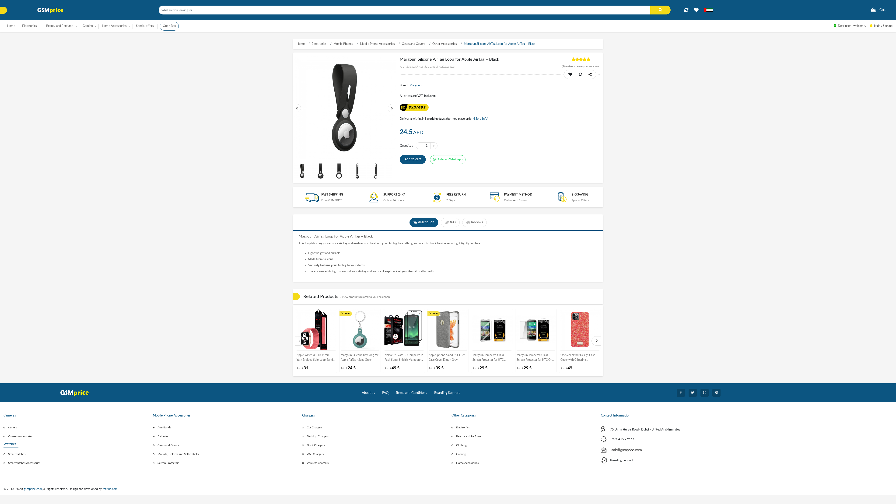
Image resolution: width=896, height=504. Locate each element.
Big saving (579, 194)
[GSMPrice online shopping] (50, 10)
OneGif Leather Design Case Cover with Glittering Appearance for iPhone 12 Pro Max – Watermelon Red (579, 358)
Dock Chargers (316, 445)
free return (456, 194)
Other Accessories (444, 44)
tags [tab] (453, 222)
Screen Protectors (168, 463)
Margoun (415, 85)
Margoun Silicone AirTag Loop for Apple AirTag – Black (499, 44)
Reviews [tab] (477, 222)
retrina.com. (110, 489)
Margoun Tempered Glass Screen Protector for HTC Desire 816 (488, 358)
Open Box (169, 26)
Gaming (461, 454)
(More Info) (480, 118)
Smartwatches (16, 454)
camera (12, 427)
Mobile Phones (343, 44)
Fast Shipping (332, 194)
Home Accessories (467, 463)
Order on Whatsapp (449, 159)
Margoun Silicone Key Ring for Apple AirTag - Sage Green (359, 357)
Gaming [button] (88, 26)
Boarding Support (447, 393)
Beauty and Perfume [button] (59, 26)
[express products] (414, 107)
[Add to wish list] (570, 74)
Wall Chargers (315, 454)
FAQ (385, 393)
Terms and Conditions (411, 393)
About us (368, 393)
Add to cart (413, 159)
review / (569, 66)
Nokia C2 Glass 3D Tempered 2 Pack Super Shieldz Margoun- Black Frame (404, 358)
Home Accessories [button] (114, 26)
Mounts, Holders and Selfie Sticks (178, 454)
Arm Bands (164, 427)
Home (11, 26)
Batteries (163, 436)
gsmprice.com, (33, 489)
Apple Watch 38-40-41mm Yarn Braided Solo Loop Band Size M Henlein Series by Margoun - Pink (315, 358)
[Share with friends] (590, 74)
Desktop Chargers (318, 436)
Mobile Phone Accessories (377, 44)
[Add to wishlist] (696, 10)
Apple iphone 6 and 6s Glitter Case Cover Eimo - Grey (447, 357)
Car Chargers (314, 427)
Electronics (319, 44)
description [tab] (426, 222)
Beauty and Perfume (468, 436)
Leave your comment (588, 66)
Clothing (461, 445)
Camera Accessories (20, 436)
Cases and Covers (413, 44)
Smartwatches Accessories (24, 463)
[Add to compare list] (686, 10)
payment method (518, 194)
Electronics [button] (29, 26)
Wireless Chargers (318, 463)
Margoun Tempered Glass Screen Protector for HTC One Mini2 (535, 358)
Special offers (145, 26)
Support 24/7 (394, 194)
